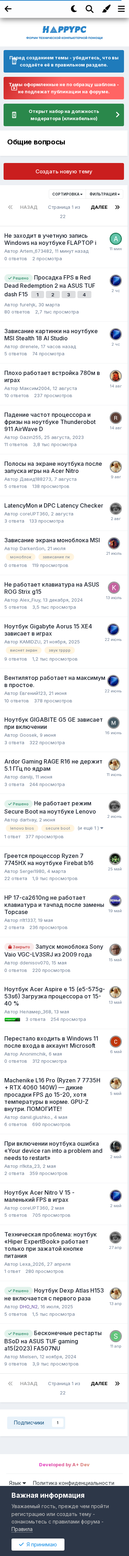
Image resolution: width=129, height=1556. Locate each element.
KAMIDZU (30, 641)
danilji (26, 777)
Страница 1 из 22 (64, 211)
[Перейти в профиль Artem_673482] (116, 239)
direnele (29, 346)
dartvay (28, 820)
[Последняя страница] (117, 207)
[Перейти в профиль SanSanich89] (116, 1336)
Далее (99, 207)
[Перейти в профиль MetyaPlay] (115, 859)
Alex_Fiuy (30, 600)
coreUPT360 (34, 514)
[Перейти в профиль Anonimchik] (116, 1042)
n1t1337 (27, 920)
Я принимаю (40, 1544)
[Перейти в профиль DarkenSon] (114, 543)
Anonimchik (33, 1054)
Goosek (28, 735)
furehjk (27, 304)
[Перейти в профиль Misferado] (116, 509)
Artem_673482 (36, 251)
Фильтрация (104, 194)
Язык (16, 1483)
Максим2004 (35, 388)
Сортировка (66, 194)
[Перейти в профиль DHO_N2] (116, 467)
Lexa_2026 (32, 1264)
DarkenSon (32, 548)
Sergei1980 (32, 871)
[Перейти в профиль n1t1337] (115, 901)
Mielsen (28, 1356)
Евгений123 (33, 693)
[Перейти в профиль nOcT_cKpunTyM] (116, 1147)
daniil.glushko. (35, 1117)
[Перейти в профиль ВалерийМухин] (116, 281)
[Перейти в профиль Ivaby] (114, 723)
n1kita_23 (30, 1166)
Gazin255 (30, 437)
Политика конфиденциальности (73, 1483)
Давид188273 (35, 479)
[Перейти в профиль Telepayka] (116, 376)
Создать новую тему (63, 171)
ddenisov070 (34, 962)
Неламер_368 (35, 1011)
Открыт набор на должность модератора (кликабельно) (64, 114)
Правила (22, 1529)
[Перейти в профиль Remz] (116, 418)
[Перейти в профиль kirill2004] (114, 588)
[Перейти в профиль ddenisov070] (115, 950)
